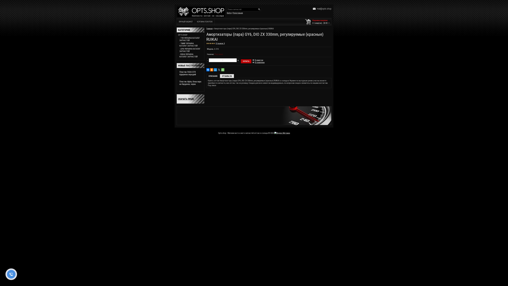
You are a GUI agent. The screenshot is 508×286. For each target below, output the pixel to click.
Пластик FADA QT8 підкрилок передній (187, 73)
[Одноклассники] (211, 69)
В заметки (259, 60)
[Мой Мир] (215, 69)
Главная (209, 28)
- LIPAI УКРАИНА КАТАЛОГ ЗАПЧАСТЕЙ (189, 50)
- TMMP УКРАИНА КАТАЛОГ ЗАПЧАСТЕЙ (188, 44)
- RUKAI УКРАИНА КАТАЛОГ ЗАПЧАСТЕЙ (188, 55)
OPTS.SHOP (182, 35)
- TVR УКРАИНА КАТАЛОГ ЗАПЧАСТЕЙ (189, 39)
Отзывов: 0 (220, 43)
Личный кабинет (186, 22)
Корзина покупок (205, 22)
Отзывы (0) (227, 76)
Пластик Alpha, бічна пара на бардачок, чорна (190, 82)
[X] (219, 69)
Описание (212, 76)
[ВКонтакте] (208, 69)
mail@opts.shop (324, 8)
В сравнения (260, 62)
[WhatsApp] (222, 69)
